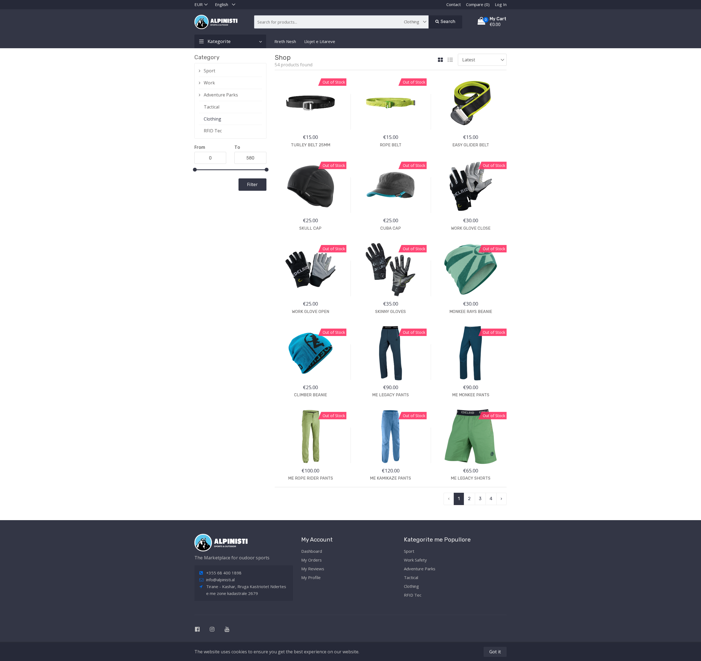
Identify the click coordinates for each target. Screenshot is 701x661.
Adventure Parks (221, 95)
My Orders (311, 560)
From (199, 147)
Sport (209, 71)
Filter (252, 184)
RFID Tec (213, 131)
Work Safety (415, 560)
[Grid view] (440, 60)
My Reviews (312, 568)
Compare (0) (478, 4)
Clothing (212, 119)
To (237, 147)
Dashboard (311, 551)
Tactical (211, 107)
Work (209, 83)
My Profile (311, 577)
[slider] (195, 170)
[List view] (450, 60)
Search (447, 21)
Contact (453, 4)
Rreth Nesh (285, 41)
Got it (495, 652)
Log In (501, 4)
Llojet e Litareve (319, 41)
